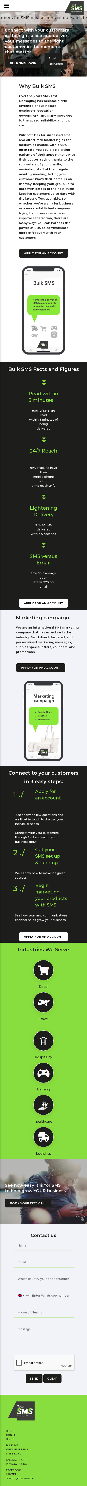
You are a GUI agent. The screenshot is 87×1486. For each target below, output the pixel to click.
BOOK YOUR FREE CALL (28, 1203)
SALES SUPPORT (16, 1459)
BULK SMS (12, 1445)
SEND (34, 1378)
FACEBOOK (13, 1470)
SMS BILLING (13, 1453)
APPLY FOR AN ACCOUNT (43, 253)
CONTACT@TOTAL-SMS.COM (20, 1478)
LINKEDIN (12, 1474)
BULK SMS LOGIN (23, 63)
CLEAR (52, 1378)
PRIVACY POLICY (16, 1463)
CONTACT (12, 1435)
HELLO (10, 1430)
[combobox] (24, 1295)
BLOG (10, 1439)
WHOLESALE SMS (17, 1449)
